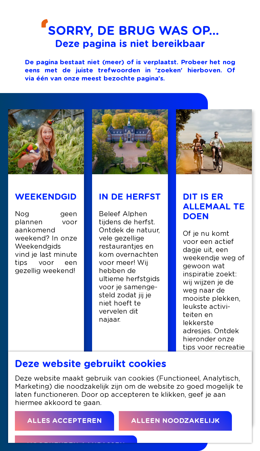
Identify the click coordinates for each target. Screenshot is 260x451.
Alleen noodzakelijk (175, 421)
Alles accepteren (64, 421)
